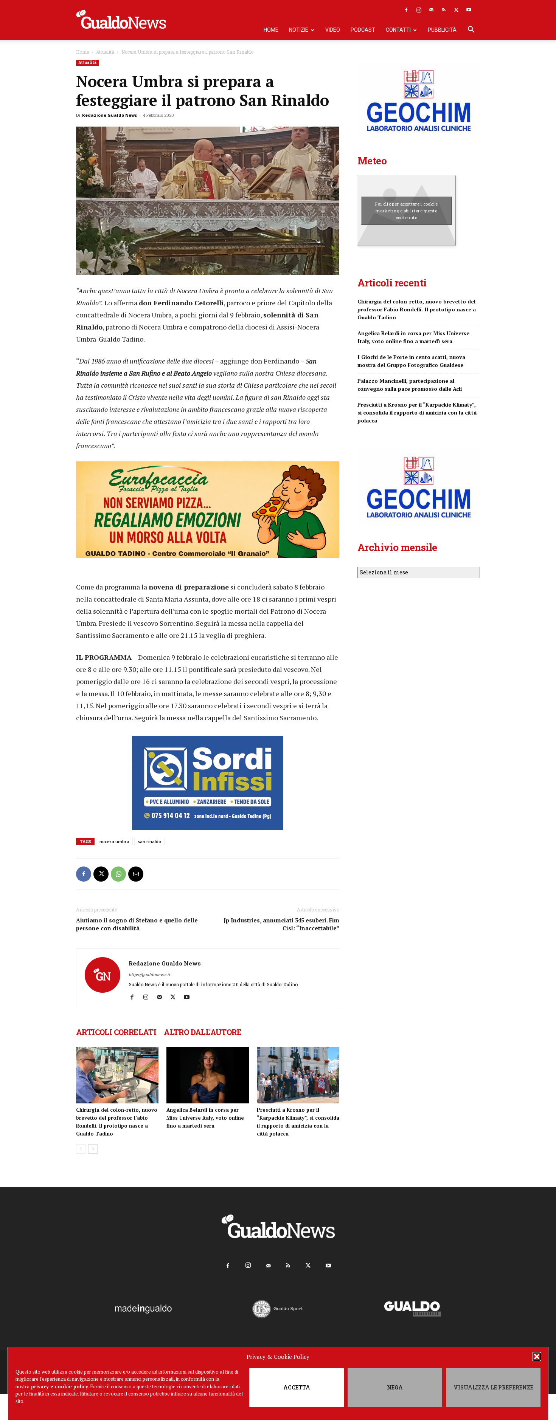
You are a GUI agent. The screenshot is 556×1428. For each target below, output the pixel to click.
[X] (456, 10)
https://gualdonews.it (149, 974)
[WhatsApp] (118, 874)
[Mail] (431, 10)
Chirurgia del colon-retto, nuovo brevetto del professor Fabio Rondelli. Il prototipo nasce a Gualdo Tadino (416, 309)
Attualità (105, 52)
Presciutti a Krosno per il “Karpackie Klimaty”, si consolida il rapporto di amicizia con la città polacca (417, 412)
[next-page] (93, 1149)
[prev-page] (80, 1149)
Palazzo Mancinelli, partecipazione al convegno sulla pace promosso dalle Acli (409, 384)
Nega (395, 1387)
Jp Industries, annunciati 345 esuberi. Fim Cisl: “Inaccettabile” (281, 924)
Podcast (363, 30)
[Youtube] (468, 10)
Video (332, 30)
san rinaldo (149, 841)
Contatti (398, 30)
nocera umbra (114, 841)
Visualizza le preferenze (493, 1387)
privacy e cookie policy (59, 1386)
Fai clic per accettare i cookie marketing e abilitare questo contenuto (406, 210)
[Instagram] (418, 10)
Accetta (296, 1387)
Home (271, 30)
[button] (536, 1356)
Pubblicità (442, 30)
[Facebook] (406, 10)
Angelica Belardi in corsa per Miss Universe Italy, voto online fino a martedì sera (205, 1117)
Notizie (298, 30)
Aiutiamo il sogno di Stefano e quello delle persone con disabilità (137, 924)
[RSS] (443, 10)
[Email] (135, 874)
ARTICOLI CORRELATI (116, 1032)
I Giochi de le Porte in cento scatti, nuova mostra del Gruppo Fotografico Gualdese (411, 360)
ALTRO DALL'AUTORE (202, 1032)
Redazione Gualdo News (109, 115)
